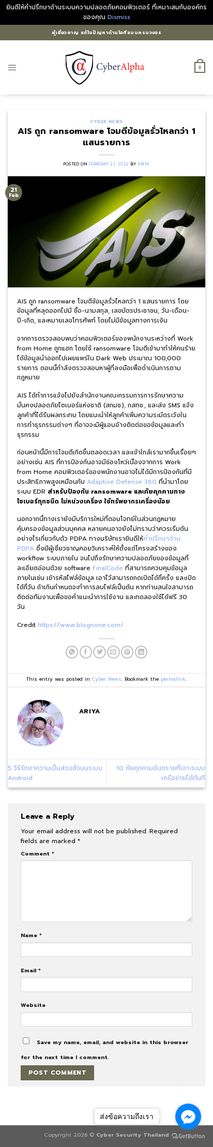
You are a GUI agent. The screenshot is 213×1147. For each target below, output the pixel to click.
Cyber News (106, 121)
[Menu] (12, 68)
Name (31, 935)
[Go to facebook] (188, 1116)
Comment (37, 853)
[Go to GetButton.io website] (188, 1136)
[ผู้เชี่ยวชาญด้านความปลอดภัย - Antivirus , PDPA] (106, 67)
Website (33, 1005)
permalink (173, 679)
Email (31, 970)
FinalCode (108, 568)
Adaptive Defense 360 (122, 481)
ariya (143, 164)
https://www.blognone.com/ (81, 625)
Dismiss (119, 17)
